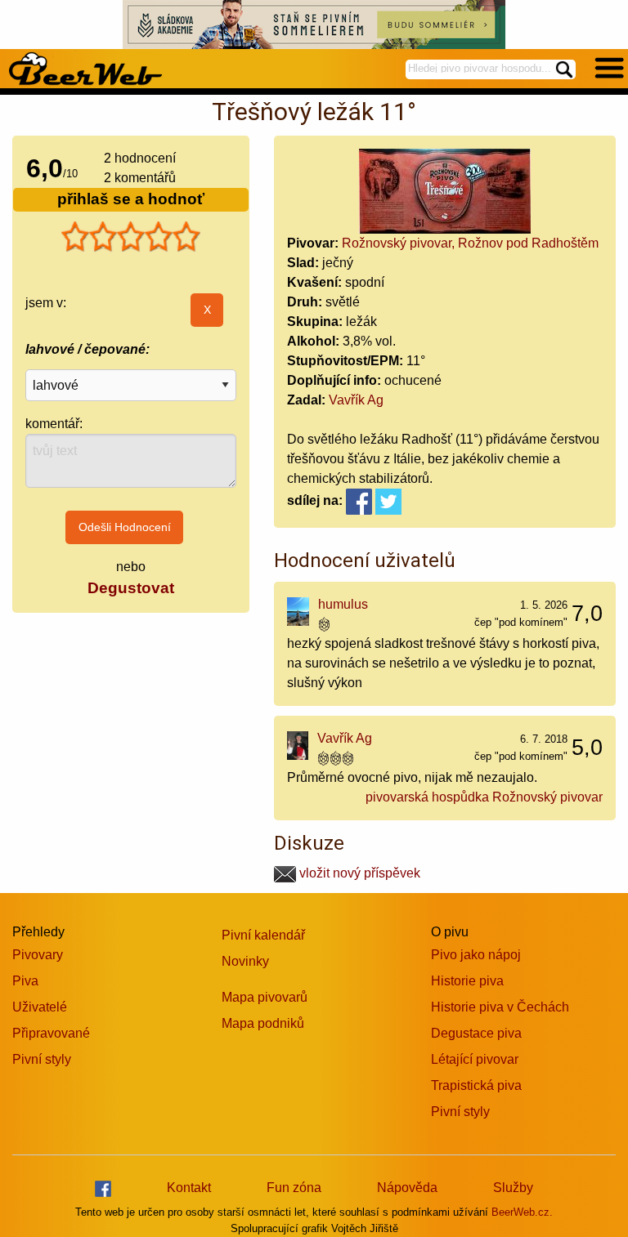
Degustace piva (476, 1033)
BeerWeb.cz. (522, 1212)
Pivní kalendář (263, 935)
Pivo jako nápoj (476, 955)
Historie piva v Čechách (500, 1007)
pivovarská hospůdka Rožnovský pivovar (484, 797)
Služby (513, 1188)
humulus (343, 604)
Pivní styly (41, 1059)
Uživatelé (39, 1007)
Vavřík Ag (356, 400)
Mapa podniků (263, 1023)
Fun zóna (294, 1188)
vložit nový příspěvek (358, 873)
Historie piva (467, 981)
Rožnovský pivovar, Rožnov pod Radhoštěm (470, 243)
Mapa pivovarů (264, 997)
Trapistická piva (476, 1085)
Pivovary (37, 955)
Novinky (245, 961)
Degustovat (130, 587)
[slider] (130, 236)
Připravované (51, 1033)
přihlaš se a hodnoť (130, 199)
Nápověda (407, 1188)
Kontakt (189, 1188)
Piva (25, 981)
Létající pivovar (474, 1059)
